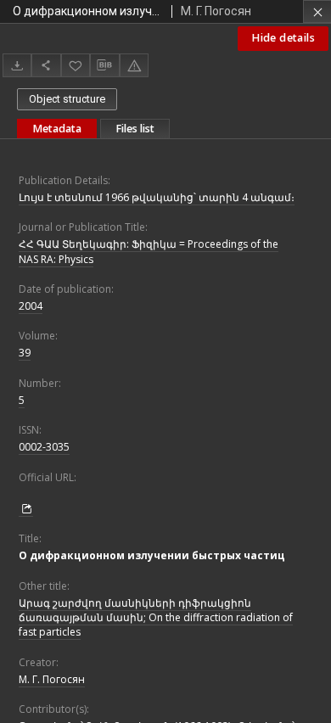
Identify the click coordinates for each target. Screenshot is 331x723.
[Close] (317, 11)
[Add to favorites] (75, 64)
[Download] (17, 64)
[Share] (45, 64)
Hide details (283, 38)
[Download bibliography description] (104, 65)
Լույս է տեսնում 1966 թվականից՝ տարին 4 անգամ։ (157, 197)
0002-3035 (44, 447)
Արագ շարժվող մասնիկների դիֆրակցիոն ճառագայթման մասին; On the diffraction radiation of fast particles (156, 617)
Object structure (67, 98)
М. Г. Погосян (52, 679)
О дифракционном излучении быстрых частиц (152, 555)
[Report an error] (134, 64)
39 (25, 352)
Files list (134, 128)
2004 (30, 306)
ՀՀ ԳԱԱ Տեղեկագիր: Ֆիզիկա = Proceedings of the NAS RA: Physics (148, 251)
